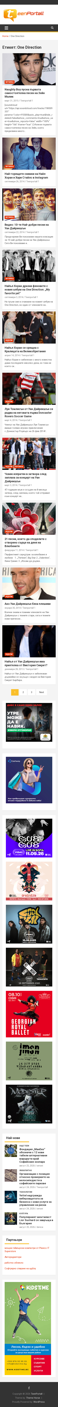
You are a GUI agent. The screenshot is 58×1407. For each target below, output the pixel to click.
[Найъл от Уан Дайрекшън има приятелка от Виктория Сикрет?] (29, 641)
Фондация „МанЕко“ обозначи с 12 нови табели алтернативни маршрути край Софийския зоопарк (33, 1155)
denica (40, 1227)
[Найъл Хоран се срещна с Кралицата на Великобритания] (29, 327)
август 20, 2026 (27, 1227)
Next (41, 692)
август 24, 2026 (27, 1187)
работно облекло (14, 1262)
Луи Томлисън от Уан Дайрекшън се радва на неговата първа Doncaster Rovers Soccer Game (29, 412)
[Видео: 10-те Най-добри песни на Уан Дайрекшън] (29, 204)
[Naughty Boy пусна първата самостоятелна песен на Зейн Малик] (29, 69)
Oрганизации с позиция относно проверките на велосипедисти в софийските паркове (34, 1178)
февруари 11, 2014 (14, 550)
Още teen (24, 1146)
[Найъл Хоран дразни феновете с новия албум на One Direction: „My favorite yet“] (29, 266)
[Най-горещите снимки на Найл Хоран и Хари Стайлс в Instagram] (29, 154)
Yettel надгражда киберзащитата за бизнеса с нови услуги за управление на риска (35, 1200)
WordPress (39, 1401)
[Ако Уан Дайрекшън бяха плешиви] (29, 584)
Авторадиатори (13, 1257)
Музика (10, 82)
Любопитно (25, 1170)
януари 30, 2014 (13, 608)
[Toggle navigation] (6, 27)
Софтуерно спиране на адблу (20, 1268)
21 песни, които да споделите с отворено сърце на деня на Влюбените (26, 542)
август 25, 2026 (27, 1165)
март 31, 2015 (11, 100)
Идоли (9, 340)
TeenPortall (36, 1393)
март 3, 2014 (11, 485)
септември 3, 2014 (14, 297)
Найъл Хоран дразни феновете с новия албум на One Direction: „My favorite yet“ (27, 289)
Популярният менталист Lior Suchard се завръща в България (36, 1220)
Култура (23, 1213)
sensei (40, 1165)
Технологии (25, 1192)
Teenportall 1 (26, 100)
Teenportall (42, 1187)
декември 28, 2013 (14, 669)
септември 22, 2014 (14, 232)
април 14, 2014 (12, 355)
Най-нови (13, 1138)
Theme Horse (33, 1397)
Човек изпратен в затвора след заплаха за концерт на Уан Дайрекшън (25, 477)
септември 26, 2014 (14, 181)
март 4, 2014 (11, 420)
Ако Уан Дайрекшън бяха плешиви (28, 603)
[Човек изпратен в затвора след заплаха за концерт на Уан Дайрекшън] (29, 454)
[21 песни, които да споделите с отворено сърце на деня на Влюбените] (29, 519)
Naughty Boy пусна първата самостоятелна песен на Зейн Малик (25, 93)
